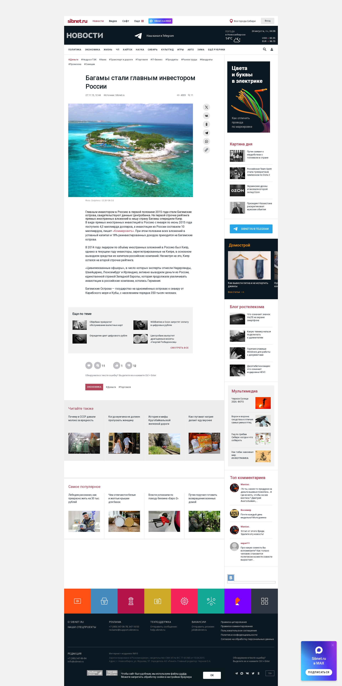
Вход (267, 20)
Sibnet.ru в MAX (162, 21)
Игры (180, 49)
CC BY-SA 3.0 (108, 200)
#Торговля (142, 59)
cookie (182, 673)
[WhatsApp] (206, 141)
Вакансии (199, 622)
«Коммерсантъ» (123, 231)
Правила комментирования (237, 626)
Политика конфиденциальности (239, 634)
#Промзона (74, 64)
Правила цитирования (234, 622)
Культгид (167, 49)
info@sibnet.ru (76, 661)
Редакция (75, 653)
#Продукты (171, 59)
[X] (206, 107)
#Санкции (89, 64)
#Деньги (73, 59)
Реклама (115, 622)
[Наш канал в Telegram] (164, 41)
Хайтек (127, 49)
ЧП (117, 49)
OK (212, 675)
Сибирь (153, 49)
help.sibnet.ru (157, 629)
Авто (191, 49)
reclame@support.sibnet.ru (124, 629)
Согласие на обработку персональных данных (247, 639)
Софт (125, 21)
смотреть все (179, 348)
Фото (87, 200)
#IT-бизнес (157, 59)
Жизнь (108, 49)
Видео (113, 21)
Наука (140, 49)
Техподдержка (160, 622)
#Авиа (102, 59)
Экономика (92, 49)
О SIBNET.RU (76, 622)
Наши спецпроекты (82, 627)
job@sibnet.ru (199, 629)
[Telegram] (206, 132)
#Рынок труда (189, 59)
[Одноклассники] (206, 124)
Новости (98, 21)
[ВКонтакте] (206, 115)
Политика (75, 49)
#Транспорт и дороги (121, 59)
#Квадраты (206, 59)
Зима (201, 49)
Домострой (239, 245)
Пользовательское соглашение (239, 630)
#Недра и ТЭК (88, 59)
